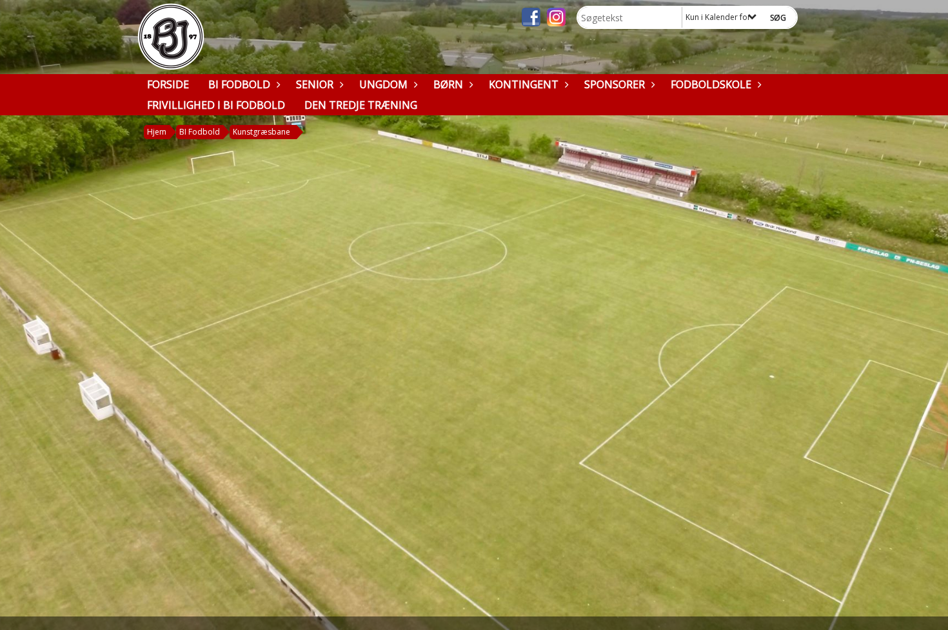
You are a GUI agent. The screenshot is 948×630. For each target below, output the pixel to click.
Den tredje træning (360, 105)
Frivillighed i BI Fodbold (216, 105)
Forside (168, 84)
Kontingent (523, 84)
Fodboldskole (711, 84)
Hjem (156, 131)
